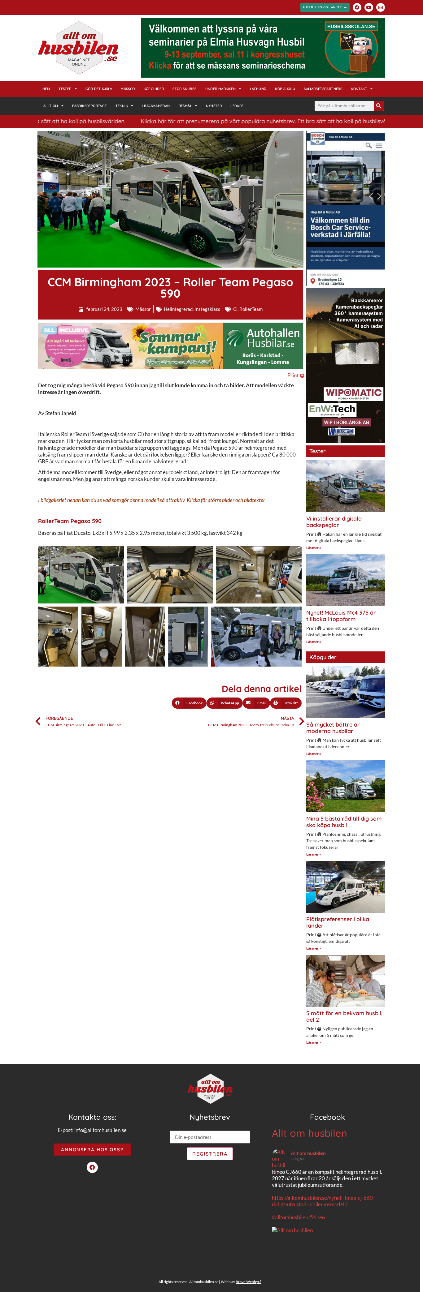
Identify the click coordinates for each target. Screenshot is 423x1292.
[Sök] (379, 106)
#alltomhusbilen (290, 1217)
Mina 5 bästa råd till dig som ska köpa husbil (344, 822)
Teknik (122, 106)
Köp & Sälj (285, 89)
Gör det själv (98, 89)
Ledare (236, 106)
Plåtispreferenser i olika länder (337, 922)
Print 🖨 (296, 375)
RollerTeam (251, 309)
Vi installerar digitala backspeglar (334, 522)
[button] (189, 703)
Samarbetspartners (323, 89)
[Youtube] (368, 7)
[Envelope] (380, 7)
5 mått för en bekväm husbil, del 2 (344, 1017)
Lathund (258, 89)
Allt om (50, 106)
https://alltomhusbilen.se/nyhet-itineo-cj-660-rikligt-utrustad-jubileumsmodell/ (323, 1201)
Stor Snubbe (184, 89)
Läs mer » (313, 547)
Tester (65, 89)
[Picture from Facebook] (299, 1262)
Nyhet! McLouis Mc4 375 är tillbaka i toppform (341, 616)
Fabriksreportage (89, 106)
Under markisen (220, 89)
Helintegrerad (178, 309)
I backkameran (156, 106)
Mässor (128, 89)
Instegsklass (207, 309)
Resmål (185, 106)
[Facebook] (357, 7)
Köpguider (154, 89)
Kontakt (359, 89)
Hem (46, 89)
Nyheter (214, 106)
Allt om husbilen (309, 1133)
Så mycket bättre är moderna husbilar (333, 728)
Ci (235, 309)
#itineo (317, 1217)
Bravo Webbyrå (248, 1281)
